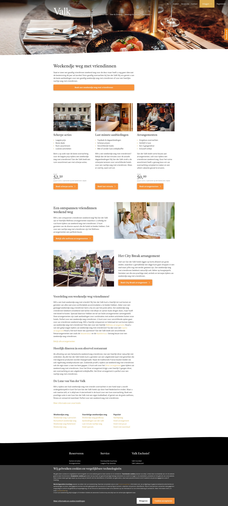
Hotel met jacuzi (120, 424)
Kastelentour (102, 333)
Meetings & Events (132, 14)
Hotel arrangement (121, 420)
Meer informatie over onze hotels (67, 403)
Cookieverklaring (62, 490)
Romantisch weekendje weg (65, 420)
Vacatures (185, 4)
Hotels (77, 14)
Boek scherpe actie (64, 186)
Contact (194, 4)
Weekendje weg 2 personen (65, 417)
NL (168, 4)
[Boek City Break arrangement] (83, 268)
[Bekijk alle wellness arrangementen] (144, 221)
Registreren (221, 4)
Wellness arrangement (115, 325)
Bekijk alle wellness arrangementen (72, 238)
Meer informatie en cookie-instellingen (69, 501)
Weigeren (143, 501)
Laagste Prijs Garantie (108, 463)
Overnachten (102, 14)
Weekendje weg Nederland (64, 424)
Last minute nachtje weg (92, 424)
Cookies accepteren (163, 501)
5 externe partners (124, 484)
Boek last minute (105, 186)
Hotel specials (87, 427)
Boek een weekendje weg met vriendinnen (94, 87)
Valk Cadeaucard (138, 463)
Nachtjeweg (118, 417)
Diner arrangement (113, 365)
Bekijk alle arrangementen (64, 341)
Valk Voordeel (137, 461)
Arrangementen (89, 14)
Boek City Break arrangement (134, 282)
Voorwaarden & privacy (108, 461)
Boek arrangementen (149, 186)
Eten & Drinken (116, 14)
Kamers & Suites (75, 461)
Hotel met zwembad (121, 427)
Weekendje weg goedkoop (93, 417)
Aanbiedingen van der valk (93, 420)
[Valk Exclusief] (62, 12)
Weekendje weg (60, 427)
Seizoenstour (86, 333)
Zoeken (176, 4)
